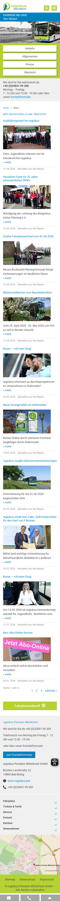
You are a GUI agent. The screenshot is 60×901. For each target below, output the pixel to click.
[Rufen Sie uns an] (30, 898)
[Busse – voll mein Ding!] (27, 365)
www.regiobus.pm (19, 780)
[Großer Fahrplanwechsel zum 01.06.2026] (27, 253)
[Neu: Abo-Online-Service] (27, 649)
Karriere (30, 17)
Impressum (47, 879)
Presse (30, 64)
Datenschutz (27, 879)
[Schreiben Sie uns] (9, 898)
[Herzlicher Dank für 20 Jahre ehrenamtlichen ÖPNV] (27, 196)
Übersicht (30, 72)
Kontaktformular (20, 96)
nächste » (51, 690)
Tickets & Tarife (12, 806)
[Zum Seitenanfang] (50, 898)
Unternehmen (11, 828)
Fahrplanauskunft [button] (27, 706)
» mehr (7, 162)
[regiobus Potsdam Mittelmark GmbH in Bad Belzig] (30, 854)
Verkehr (30, 48)
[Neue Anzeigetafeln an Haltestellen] (27, 421)
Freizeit (7, 817)
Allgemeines (30, 56)
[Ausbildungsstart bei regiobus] (27, 137)
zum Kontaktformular (19, 754)
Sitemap (10, 879)
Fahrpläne (9, 801)
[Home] (21, 6)
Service (7, 812)
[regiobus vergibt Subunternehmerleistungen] (27, 477)
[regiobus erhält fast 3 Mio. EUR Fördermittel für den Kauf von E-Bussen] (27, 536)
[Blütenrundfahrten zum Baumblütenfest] (27, 309)
